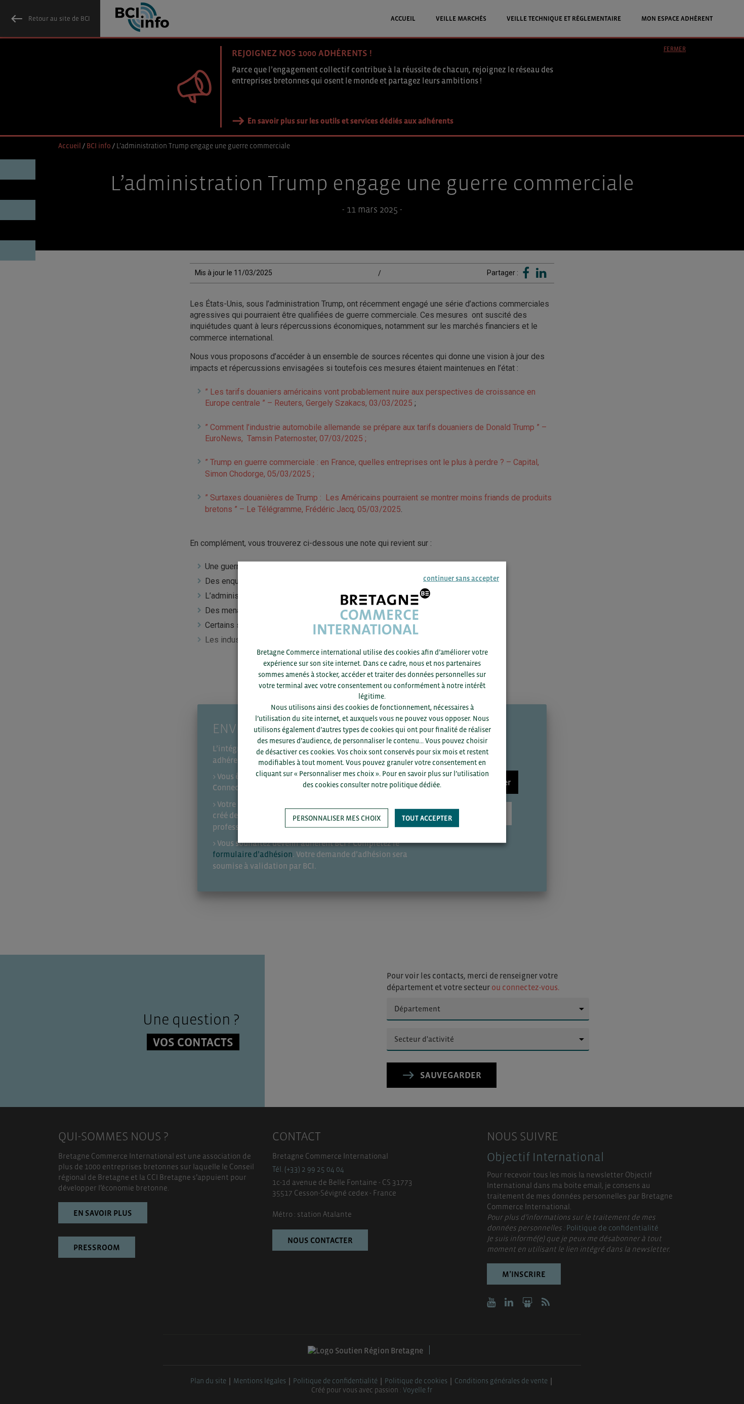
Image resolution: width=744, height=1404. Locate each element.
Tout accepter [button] (427, 818)
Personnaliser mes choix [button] (337, 818)
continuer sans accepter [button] (461, 578)
